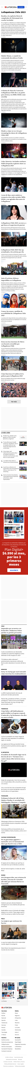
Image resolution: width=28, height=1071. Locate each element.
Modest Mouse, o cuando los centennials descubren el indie (12, 57)
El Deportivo (5, 752)
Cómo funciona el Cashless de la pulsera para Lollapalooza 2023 (12, 375)
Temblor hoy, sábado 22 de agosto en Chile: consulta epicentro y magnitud (9, 437)
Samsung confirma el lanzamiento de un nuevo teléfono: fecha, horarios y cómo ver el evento (13, 830)
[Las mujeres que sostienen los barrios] (14, 932)
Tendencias (4, 709)
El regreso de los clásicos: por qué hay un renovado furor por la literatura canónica (12, 864)
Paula (3, 918)
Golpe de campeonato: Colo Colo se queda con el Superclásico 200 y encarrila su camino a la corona (14, 781)
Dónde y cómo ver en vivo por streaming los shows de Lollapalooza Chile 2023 (14, 133)
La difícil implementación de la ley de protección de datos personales (11, 694)
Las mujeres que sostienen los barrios (11, 922)
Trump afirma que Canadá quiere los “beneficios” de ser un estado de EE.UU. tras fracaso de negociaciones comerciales (10, 445)
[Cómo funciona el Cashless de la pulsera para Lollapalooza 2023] (14, 390)
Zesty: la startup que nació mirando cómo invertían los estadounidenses (13, 673)
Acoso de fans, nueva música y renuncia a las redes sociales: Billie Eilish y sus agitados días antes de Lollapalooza (13, 198)
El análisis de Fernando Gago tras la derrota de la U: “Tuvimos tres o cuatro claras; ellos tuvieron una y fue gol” (13, 758)
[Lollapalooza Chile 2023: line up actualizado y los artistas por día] (14, 267)
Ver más (14, 402)
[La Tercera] (8, 999)
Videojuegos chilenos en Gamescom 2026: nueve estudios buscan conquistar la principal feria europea (14, 823)
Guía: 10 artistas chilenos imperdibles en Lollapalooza (11, 279)
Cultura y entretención (8, 837)
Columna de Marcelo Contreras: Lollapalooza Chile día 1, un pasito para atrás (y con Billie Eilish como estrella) (13, 94)
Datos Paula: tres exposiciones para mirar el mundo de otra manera (13, 949)
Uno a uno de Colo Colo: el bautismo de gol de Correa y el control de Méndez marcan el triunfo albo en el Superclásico (13, 789)
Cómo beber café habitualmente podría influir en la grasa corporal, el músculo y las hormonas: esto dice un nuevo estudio (10, 454)
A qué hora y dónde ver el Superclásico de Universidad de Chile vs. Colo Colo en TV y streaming (11, 469)
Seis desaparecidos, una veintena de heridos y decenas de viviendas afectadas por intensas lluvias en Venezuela (13, 881)
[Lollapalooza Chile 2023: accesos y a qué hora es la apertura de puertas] (14, 239)
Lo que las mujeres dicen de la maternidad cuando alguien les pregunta (13, 943)
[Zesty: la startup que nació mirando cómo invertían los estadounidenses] (14, 683)
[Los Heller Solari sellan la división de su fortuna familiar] (23, 462)
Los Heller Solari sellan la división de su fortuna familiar (10, 461)
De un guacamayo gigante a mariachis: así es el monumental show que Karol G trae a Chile (12, 842)
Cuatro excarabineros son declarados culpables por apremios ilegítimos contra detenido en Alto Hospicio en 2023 (12, 653)
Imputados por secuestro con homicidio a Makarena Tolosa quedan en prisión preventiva (11, 630)
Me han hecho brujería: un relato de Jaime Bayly (13, 869)
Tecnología (4, 796)
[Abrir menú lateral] (2, 7)
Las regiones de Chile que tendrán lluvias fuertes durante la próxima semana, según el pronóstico (13, 745)
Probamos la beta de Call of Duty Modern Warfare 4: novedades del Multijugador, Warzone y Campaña (13, 800)
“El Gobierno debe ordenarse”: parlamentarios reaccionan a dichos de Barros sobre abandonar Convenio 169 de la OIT (13, 662)
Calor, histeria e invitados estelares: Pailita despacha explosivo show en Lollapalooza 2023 (13, 164)
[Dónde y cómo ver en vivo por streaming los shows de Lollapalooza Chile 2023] (14, 151)
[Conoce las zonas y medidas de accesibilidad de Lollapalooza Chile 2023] (14, 331)
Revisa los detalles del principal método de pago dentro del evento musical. (13, 379)
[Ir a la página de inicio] (11, 7)
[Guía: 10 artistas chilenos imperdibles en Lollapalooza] (14, 301)
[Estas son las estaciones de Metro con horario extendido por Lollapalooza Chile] (14, 363)
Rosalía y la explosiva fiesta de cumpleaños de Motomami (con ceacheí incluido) (12, 18)
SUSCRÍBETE (14, 570)
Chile (2, 626)
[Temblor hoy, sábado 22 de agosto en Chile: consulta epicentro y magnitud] (23, 437)
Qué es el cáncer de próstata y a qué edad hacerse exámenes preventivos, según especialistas (10, 477)
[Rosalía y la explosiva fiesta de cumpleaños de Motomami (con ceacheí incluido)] (14, 45)
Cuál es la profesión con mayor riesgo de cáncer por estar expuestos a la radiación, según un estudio (12, 738)
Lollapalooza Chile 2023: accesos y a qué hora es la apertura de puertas (13, 224)
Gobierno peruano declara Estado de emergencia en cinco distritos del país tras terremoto (13, 904)
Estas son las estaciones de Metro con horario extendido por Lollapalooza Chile (12, 344)
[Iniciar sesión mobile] (26, 7)
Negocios (4, 669)
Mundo (3, 875)
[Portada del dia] (14, 538)
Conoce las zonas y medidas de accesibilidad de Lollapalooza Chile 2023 (13, 313)
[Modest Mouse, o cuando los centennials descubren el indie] (14, 80)
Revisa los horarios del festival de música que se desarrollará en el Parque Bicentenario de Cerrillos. (13, 228)
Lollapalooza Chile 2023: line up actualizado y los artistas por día (12, 251)
